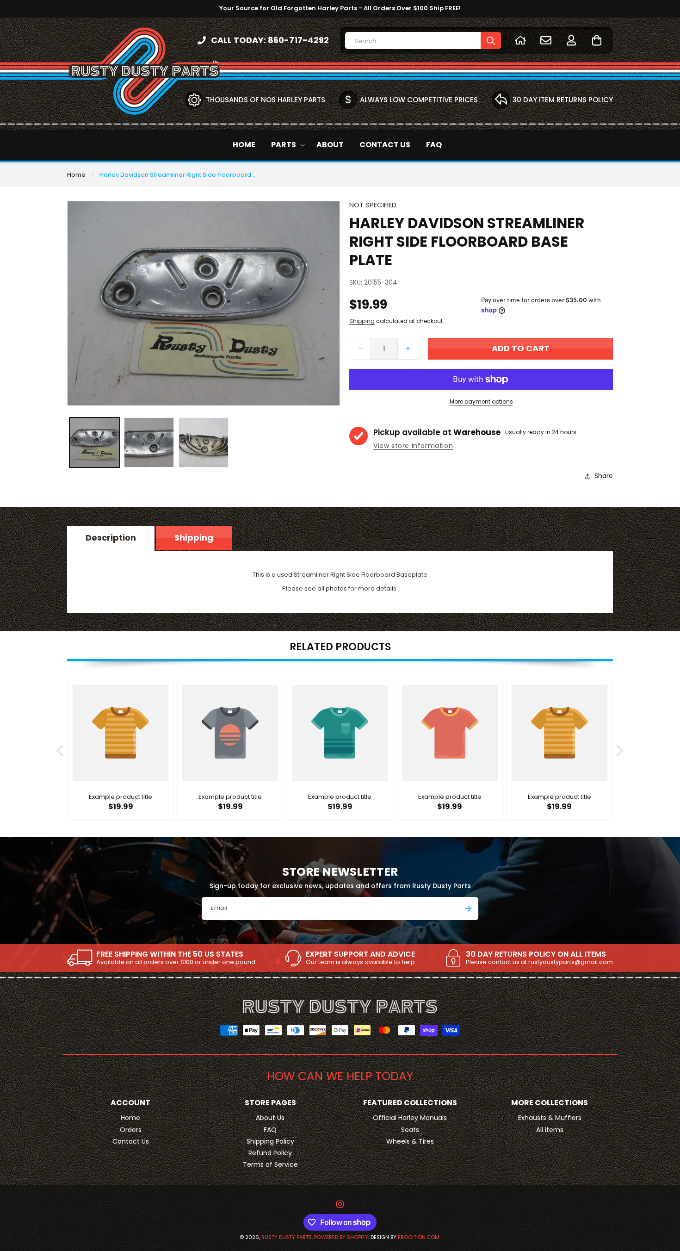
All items (549, 1129)
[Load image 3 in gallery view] (204, 442)
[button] (596, 40)
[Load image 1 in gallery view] (94, 442)
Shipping (362, 321)
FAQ (270, 1129)
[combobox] (423, 40)
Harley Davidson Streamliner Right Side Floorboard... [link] (177, 175)
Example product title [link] (120, 798)
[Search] (491, 40)
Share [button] (603, 475)
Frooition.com (418, 1237)
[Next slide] (619, 750)
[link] (161, 958)
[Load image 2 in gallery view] (149, 442)
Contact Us (130, 1141)
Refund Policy (270, 1153)
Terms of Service (270, 1164)
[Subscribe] (468, 908)
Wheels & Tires (410, 1141)
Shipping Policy (270, 1141)
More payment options (481, 401)
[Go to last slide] (61, 750)
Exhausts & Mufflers (549, 1118)
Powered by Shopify (341, 1237)
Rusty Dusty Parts (286, 1237)
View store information (413, 445)
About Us (270, 1118)
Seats (410, 1129)
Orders (131, 1129)
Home (76, 175)
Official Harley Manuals (410, 1118)
